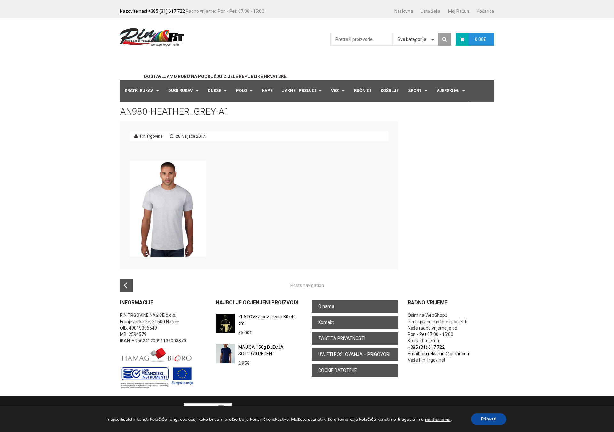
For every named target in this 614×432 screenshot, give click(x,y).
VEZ (335, 90)
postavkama (438, 419)
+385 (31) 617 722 (426, 347)
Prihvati (489, 419)
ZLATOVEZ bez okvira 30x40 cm (267, 320)
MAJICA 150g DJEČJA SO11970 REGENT (261, 350)
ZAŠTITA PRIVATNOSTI (341, 338)
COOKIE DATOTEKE (337, 370)
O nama (326, 306)
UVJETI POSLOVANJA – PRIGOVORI (354, 354)
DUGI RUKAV (180, 90)
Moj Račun (458, 11)
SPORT (414, 90)
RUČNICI (362, 90)
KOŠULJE (389, 90)
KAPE (267, 90)
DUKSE (214, 90)
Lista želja (430, 11)
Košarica (485, 11)
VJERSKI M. (448, 90)
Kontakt (326, 322)
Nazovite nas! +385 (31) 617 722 (153, 11)
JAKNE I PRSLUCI (299, 90)
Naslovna (403, 11)
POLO (241, 90)
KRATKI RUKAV (139, 90)
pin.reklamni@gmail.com (446, 353)
